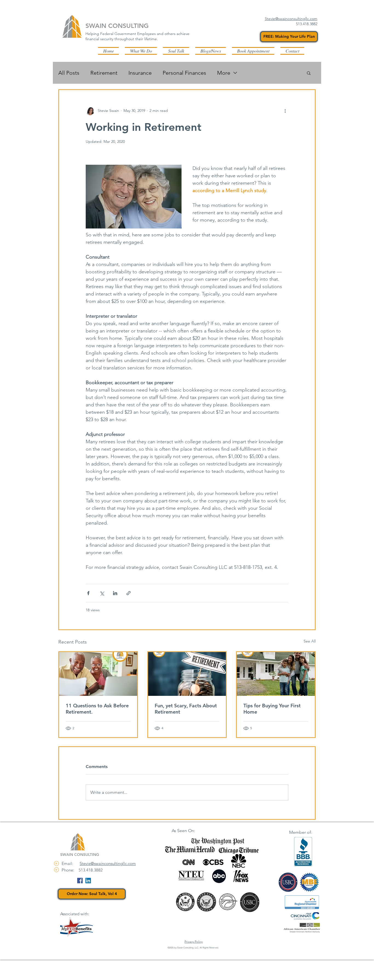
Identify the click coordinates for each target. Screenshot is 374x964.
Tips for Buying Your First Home (272, 708)
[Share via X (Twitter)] (101, 593)
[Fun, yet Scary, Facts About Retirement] (187, 674)
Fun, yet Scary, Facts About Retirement (186, 708)
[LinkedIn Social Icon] (88, 880)
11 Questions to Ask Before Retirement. (97, 708)
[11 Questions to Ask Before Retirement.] (98, 674)
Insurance (140, 73)
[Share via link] (128, 593)
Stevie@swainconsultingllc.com (108, 863)
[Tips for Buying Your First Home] (276, 674)
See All (310, 641)
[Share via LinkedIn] (115, 593)
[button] (210, 50)
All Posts (68, 73)
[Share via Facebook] (88, 593)
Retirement (103, 73)
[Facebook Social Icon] (80, 880)
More (223, 73)
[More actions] (285, 111)
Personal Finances (184, 73)
